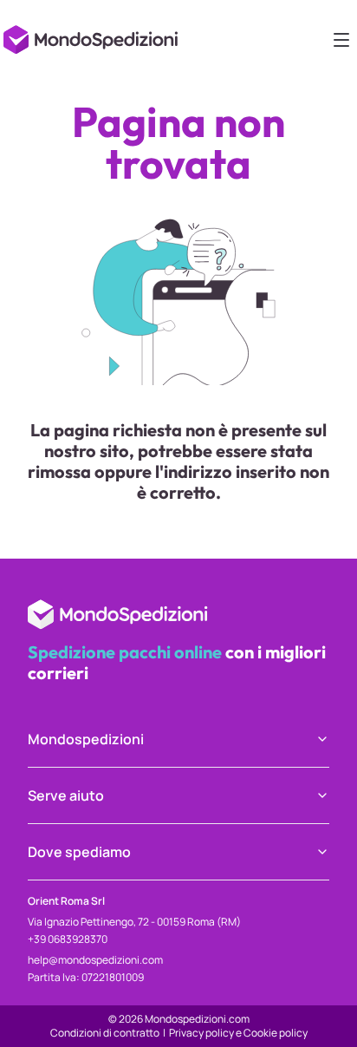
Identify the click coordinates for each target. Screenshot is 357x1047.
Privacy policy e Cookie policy (238, 1032)
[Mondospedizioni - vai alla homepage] (93, 35)
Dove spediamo (79, 851)
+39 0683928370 (67, 939)
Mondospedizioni (86, 739)
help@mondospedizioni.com (95, 959)
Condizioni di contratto (104, 1032)
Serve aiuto (66, 795)
